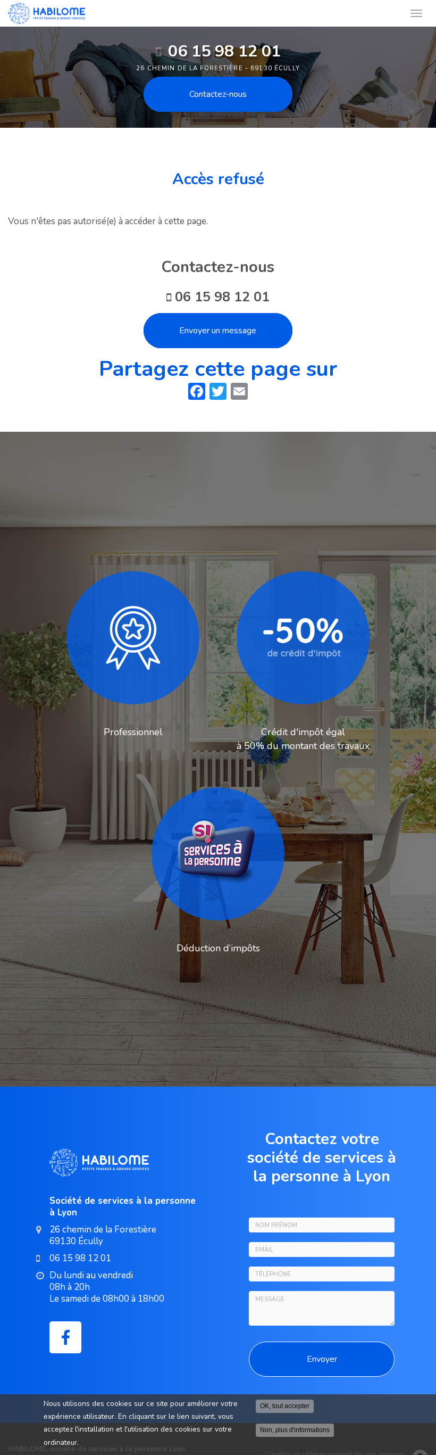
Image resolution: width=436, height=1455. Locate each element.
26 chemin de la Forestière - (218, 68)
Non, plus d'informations (295, 1430)
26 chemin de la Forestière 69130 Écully (102, 1235)
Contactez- (218, 94)
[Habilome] (206, 13)
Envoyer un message (217, 330)
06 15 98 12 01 (224, 51)
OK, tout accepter (284, 1406)
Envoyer (322, 1359)
